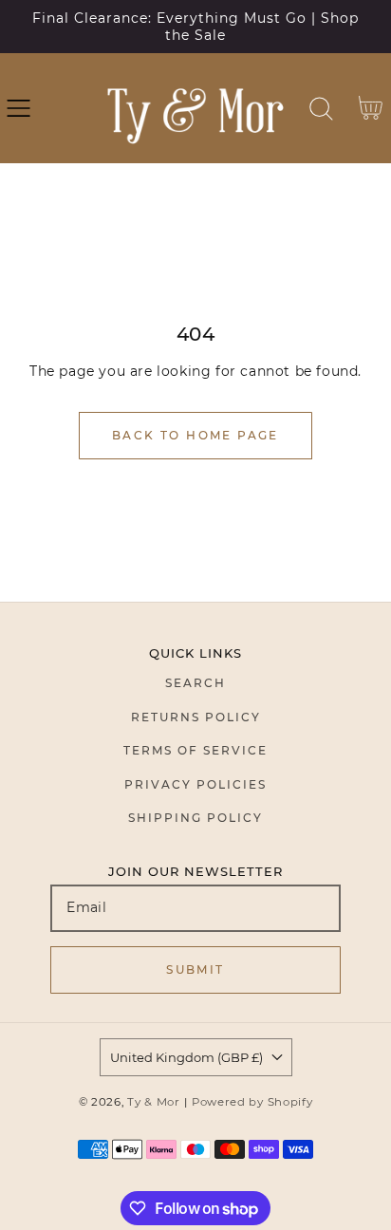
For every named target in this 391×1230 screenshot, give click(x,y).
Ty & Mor (153, 1102)
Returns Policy (196, 717)
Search (195, 683)
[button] (18, 108)
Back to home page (195, 435)
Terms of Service (195, 750)
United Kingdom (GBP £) (186, 1057)
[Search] (321, 109)
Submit (195, 969)
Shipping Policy (195, 818)
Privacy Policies (195, 784)
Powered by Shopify (252, 1102)
